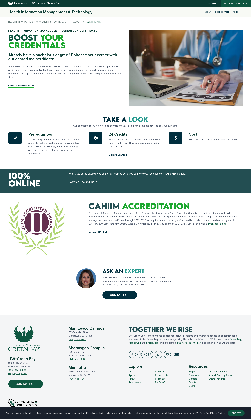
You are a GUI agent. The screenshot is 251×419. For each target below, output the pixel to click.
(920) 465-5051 (77, 378)
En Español (161, 382)
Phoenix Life (161, 375)
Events (192, 382)
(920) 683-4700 (77, 339)
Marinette (182, 342)
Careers (193, 378)
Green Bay (235, 339)
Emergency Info (216, 378)
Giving (192, 385)
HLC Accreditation (218, 371)
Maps (192, 371)
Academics (135, 382)
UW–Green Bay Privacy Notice (209, 413)
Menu (237, 3)
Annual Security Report (220, 375)
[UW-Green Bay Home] (30, 3)
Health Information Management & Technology (50, 12)
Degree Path (222, 12)
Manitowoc (135, 342)
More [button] (235, 12)
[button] (22, 85)
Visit (131, 371)
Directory (194, 375)
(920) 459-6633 (77, 359)
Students (160, 378)
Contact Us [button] (120, 295)
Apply (215, 3)
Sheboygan (152, 342)
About (208, 12)
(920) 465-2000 (17, 370)
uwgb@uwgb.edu (17, 373)
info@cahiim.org (217, 223)
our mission (195, 342)
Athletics (159, 371)
